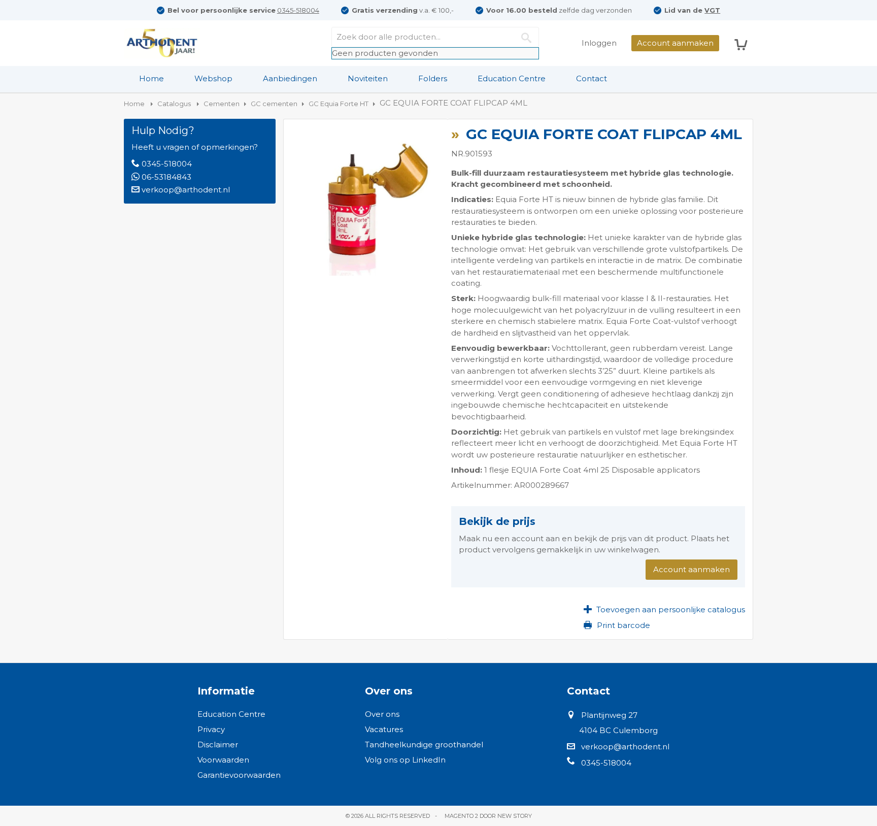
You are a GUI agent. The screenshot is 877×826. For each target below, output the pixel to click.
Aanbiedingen (290, 78)
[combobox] (435, 37)
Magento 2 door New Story (488, 815)
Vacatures (384, 729)
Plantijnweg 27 (609, 715)
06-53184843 (166, 177)
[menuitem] (151, 78)
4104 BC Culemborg (618, 730)
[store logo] (162, 43)
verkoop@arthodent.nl (186, 189)
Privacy (211, 729)
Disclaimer (217, 744)
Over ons (382, 714)
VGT (712, 10)
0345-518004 (298, 10)
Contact (591, 78)
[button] (664, 609)
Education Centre (512, 78)
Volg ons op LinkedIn (405, 760)
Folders (432, 78)
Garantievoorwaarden (239, 775)
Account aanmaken (675, 43)
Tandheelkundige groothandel (424, 744)
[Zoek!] (529, 37)
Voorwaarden (223, 760)
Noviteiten (368, 78)
